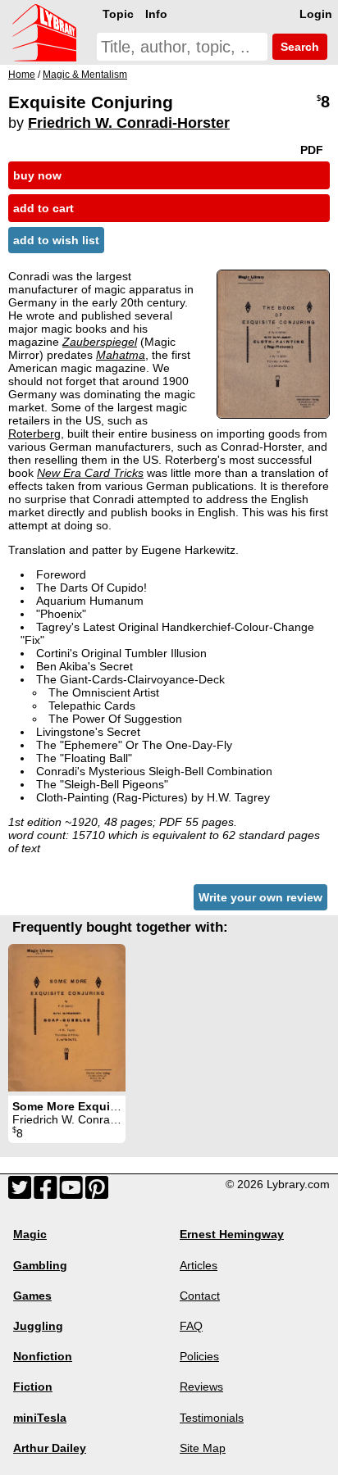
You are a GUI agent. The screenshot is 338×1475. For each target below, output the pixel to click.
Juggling (38, 1325)
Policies (199, 1356)
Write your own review (260, 897)
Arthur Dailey (49, 1448)
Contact (200, 1295)
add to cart (43, 208)
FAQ (191, 1325)
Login (315, 13)
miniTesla (39, 1417)
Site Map (203, 1448)
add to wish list (56, 240)
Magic (30, 1234)
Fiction (33, 1386)
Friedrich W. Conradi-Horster (129, 123)
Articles (198, 1265)
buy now (37, 175)
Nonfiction (42, 1356)
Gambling (40, 1265)
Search (298, 46)
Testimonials (212, 1417)
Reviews (201, 1386)
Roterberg (34, 433)
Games (32, 1295)
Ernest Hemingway (232, 1234)
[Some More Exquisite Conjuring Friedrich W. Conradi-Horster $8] (67, 1018)
